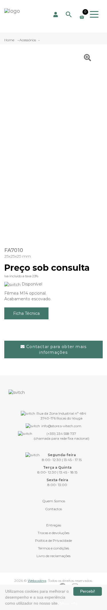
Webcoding (37, 580)
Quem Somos (53, 501)
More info (68, 603)
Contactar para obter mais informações (55, 349)
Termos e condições (53, 548)
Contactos (53, 509)
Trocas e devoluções (53, 533)
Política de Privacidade (53, 540)
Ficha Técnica (26, 313)
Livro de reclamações (53, 556)
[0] (82, 17)
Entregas (53, 525)
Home (9, 40)
